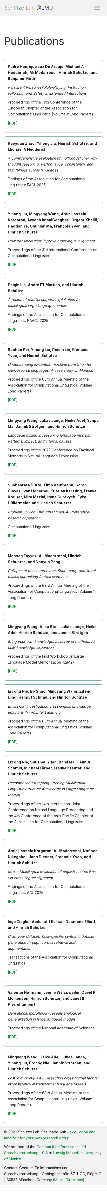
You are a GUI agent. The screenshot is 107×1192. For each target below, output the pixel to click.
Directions (74, 1179)
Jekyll (72, 1132)
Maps (59, 1179)
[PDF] (13, 123)
